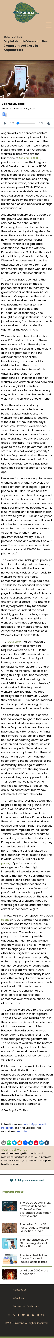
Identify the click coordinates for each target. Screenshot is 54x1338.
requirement (15, 641)
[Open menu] (49, 25)
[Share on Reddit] (19, 1142)
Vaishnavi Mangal (13, 104)
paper (5, 863)
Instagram (7, 1128)
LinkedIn (42, 1124)
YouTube (22, 1131)
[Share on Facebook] (25, 1142)
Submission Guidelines (26, 1306)
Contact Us (19, 1289)
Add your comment (29, 1180)
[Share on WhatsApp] (9, 1142)
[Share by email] (3, 1142)
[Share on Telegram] (41, 1142)
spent (5, 920)
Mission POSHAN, (30, 158)
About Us (18, 1298)
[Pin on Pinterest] (36, 1142)
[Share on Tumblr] (46, 1142)
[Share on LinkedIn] (30, 1142)
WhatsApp (30, 1124)
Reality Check (13, 37)
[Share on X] (14, 1142)
